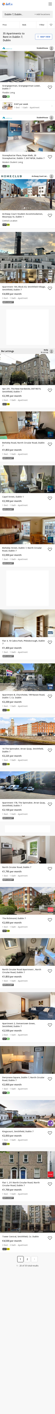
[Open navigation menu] (50, 3)
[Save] (51, 24)
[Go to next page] (34, 1259)
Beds (24, 25)
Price (5, 25)
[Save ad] (50, 87)
